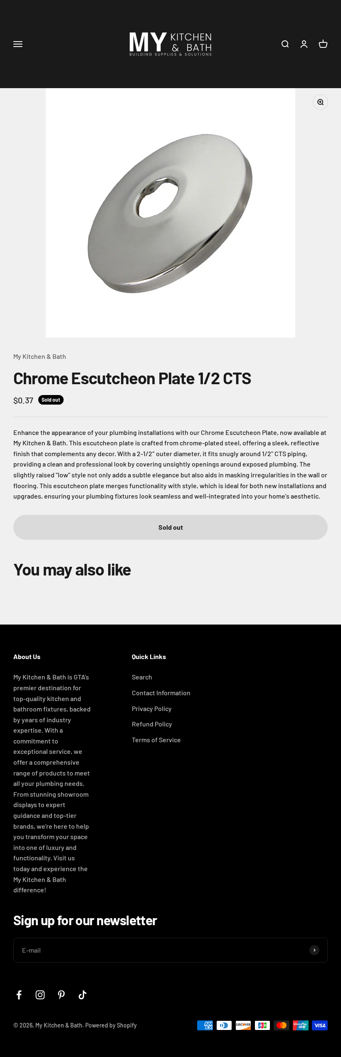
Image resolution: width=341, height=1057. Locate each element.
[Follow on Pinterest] (61, 994)
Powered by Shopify (111, 1025)
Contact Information (161, 692)
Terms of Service (156, 739)
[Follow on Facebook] (19, 994)
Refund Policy (152, 724)
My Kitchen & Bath (39, 356)
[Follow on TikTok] (82, 994)
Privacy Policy (152, 708)
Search (142, 677)
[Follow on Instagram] (40, 994)
